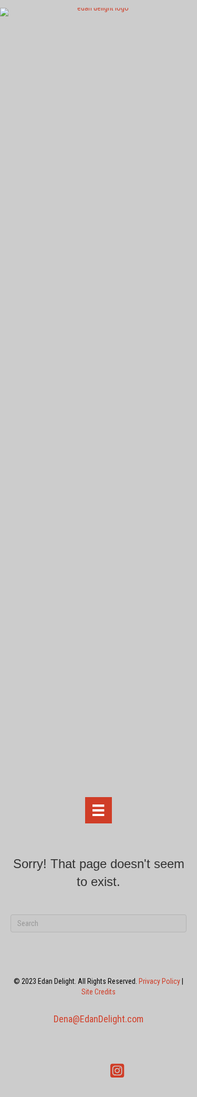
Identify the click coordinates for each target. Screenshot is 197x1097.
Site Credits (98, 992)
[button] (80, 1070)
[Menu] (98, 810)
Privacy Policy (159, 981)
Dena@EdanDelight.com (98, 1018)
